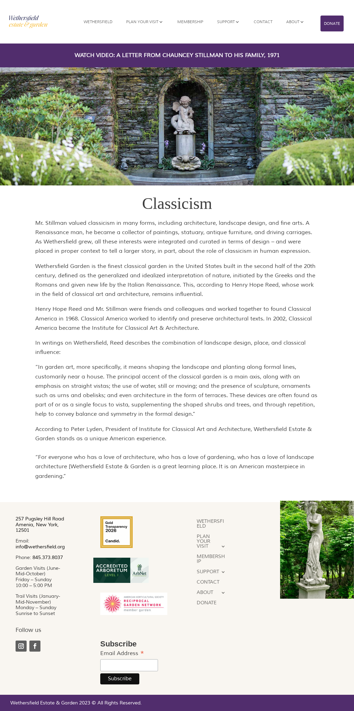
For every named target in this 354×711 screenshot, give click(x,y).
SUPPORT (226, 21)
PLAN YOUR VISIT (142, 21)
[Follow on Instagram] (21, 646)
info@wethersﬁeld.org (40, 547)
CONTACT (263, 21)
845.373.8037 (47, 557)
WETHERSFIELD (98, 21)
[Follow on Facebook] (34, 646)
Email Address (122, 653)
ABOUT (292, 21)
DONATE (332, 23)
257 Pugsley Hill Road (40, 519)
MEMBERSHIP (190, 21)
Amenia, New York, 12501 (37, 528)
